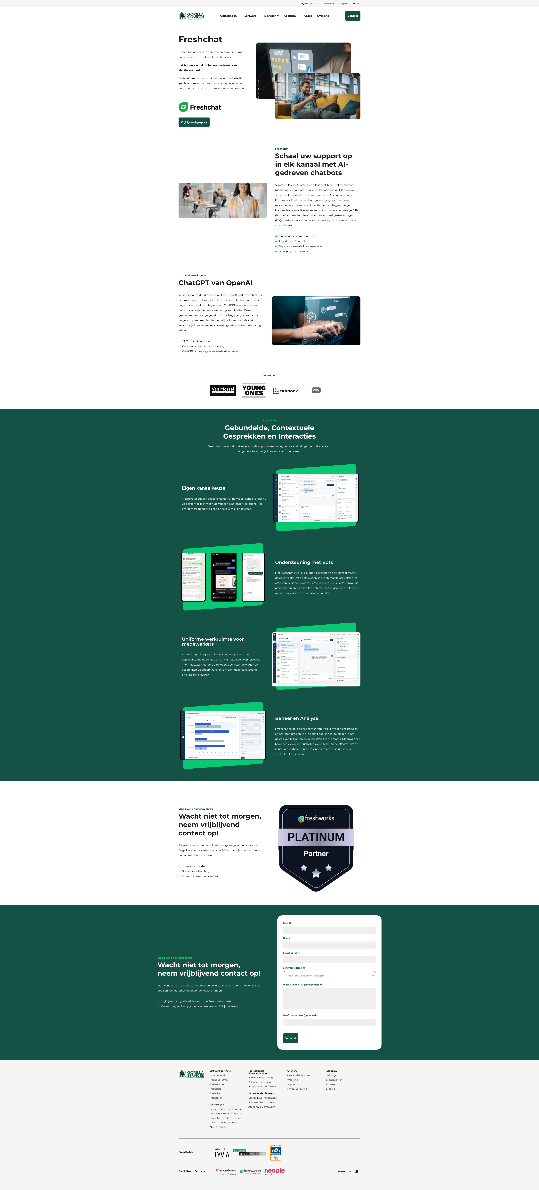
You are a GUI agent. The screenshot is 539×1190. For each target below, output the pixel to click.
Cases (308, 15)
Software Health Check (261, 1102)
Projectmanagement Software (227, 1109)
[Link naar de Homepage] (191, 16)
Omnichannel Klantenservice (226, 1118)
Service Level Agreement (262, 1098)
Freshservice (217, 1084)
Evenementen (334, 1080)
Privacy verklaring (297, 1089)
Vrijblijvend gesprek (194, 122)
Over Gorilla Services (298, 1075)
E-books (330, 1089)
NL (355, 3)
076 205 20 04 (311, 3)
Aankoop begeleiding (260, 1077)
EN (358, 3)
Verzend (290, 1038)
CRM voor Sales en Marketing (226, 1113)
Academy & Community (262, 1106)
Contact (353, 15)
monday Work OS (219, 1075)
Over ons (323, 15)
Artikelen (331, 1084)
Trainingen (332, 1075)
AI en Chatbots (218, 1127)
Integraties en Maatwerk (262, 1086)
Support (344, 3)
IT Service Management (223, 1122)
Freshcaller (216, 1098)
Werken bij (329, 3)
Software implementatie (262, 1082)
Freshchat (215, 1093)
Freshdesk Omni (219, 1080)
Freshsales (215, 1089)
